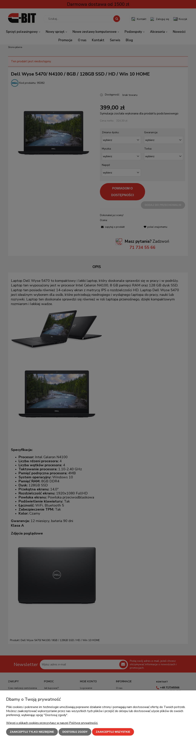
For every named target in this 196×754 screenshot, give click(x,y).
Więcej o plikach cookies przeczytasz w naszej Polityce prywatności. (52, 723)
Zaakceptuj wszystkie (113, 731)
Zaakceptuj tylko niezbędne (32, 731)
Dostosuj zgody (74, 731)
